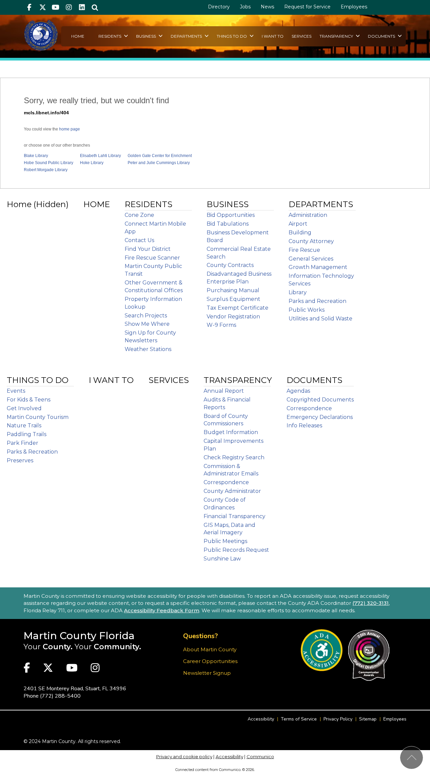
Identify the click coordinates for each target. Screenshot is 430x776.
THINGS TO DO (232, 36)
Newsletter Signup (207, 673)
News (267, 7)
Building (300, 232)
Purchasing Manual (233, 290)
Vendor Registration (233, 316)
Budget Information (231, 432)
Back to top (411, 757)
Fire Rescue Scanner (152, 258)
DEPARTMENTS (187, 36)
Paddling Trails (26, 434)
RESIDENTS (110, 36)
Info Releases (304, 425)
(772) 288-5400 (60, 696)
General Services (311, 259)
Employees (354, 7)
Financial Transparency (234, 516)
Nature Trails (24, 425)
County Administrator (232, 491)
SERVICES (301, 36)
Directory (219, 7)
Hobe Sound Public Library (48, 162)
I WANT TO (273, 36)
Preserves (20, 460)
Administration (308, 215)
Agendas (298, 391)
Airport (298, 224)
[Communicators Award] (369, 655)
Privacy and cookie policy (184, 756)
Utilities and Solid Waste (320, 318)
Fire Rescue (304, 250)
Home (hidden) (38, 204)
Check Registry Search (234, 457)
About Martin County (209, 649)
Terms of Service (299, 719)
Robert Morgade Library (46, 169)
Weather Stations (148, 349)
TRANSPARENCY (336, 36)
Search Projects (146, 315)
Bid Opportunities (231, 215)
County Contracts (230, 265)
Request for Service (307, 7)
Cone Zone (139, 215)
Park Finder (22, 443)
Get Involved (24, 408)
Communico (260, 756)
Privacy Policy (338, 719)
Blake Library (36, 155)
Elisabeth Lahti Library (100, 155)
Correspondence (226, 482)
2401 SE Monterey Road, (75, 688)
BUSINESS (146, 36)
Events (16, 391)
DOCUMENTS (382, 36)
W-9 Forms (221, 325)
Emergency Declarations (320, 417)
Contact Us (139, 240)
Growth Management (318, 267)
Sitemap (368, 719)
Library (298, 292)
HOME (77, 36)
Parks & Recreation (32, 452)
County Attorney (311, 241)
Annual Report (224, 391)
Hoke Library (91, 162)
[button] (95, 7)
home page (69, 129)
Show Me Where (147, 324)
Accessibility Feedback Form (161, 610)
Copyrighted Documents (320, 399)
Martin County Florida (79, 635)
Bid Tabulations (228, 224)
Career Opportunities (210, 661)
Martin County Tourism (38, 417)
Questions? (200, 636)
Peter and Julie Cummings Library (159, 162)
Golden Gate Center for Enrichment (160, 155)
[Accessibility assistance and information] (322, 650)
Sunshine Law (222, 558)
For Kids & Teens (28, 399)
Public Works (307, 310)
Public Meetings (225, 541)
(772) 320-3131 (370, 603)
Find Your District (148, 249)
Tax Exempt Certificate (237, 308)
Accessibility (261, 719)
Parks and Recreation (317, 301)
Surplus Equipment (233, 299)
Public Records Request (236, 550)
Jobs (245, 7)
